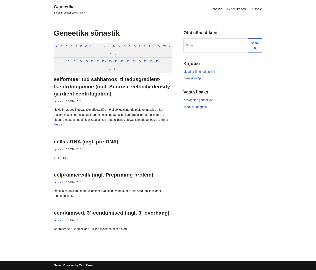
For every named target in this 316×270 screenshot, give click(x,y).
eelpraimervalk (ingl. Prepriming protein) (103, 175)
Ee (81, 61)
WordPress (86, 265)
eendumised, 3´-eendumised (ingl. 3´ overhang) (111, 213)
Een (116, 69)
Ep (122, 61)
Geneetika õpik (237, 9)
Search (255, 45)
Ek (92, 61)
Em (104, 61)
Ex (157, 61)
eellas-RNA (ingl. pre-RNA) (86, 142)
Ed (75, 61)
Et (140, 61)
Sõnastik (216, 9)
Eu (145, 61)
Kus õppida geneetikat (197, 100)
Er (128, 61)
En (110, 61)
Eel (109, 69)
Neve (57, 265)
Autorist (257, 9)
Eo (116, 61)
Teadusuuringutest (195, 106)
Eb (68, 61)
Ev (151, 61)
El (98, 61)
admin (60, 101)
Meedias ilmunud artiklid (199, 71)
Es (134, 61)
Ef (87, 61)
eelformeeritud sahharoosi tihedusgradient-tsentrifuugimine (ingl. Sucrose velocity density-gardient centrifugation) (113, 86)
